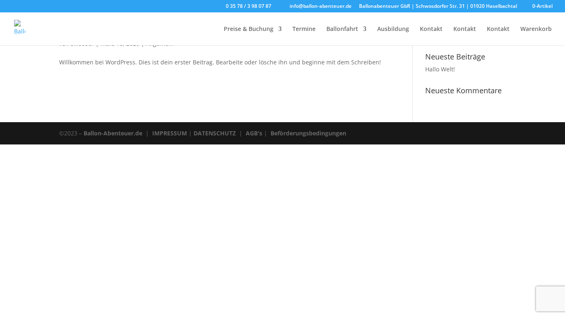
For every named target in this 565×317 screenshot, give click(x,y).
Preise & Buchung (248, 29)
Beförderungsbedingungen (308, 133)
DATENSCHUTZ (215, 133)
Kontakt (431, 29)
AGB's (254, 133)
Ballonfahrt (342, 29)
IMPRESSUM (169, 133)
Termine (304, 29)
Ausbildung (393, 29)
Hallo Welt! (440, 69)
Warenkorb (536, 29)
